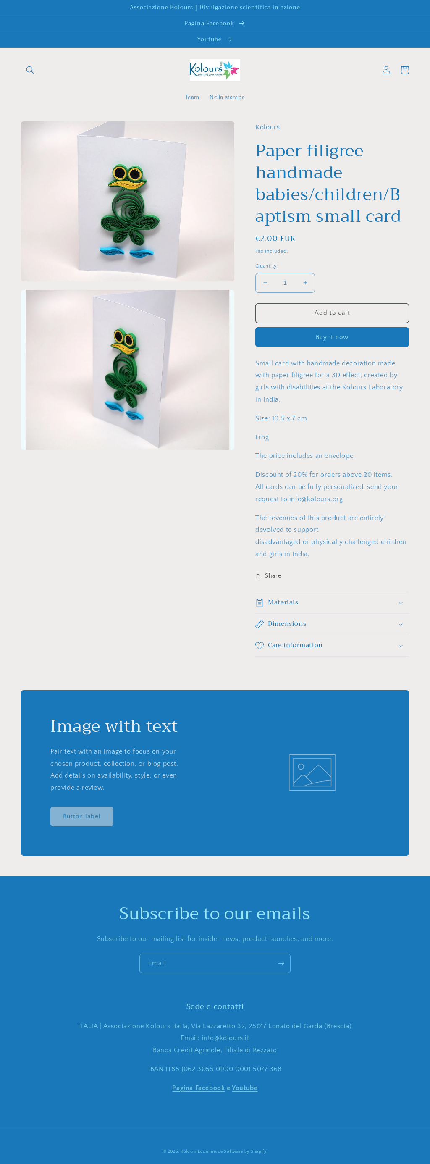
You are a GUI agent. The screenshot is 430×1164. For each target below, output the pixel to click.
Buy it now (332, 337)
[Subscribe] (281, 963)
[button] (30, 70)
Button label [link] (82, 816)
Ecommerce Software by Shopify (232, 1151)
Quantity (266, 266)
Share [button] (273, 576)
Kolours (189, 1151)
